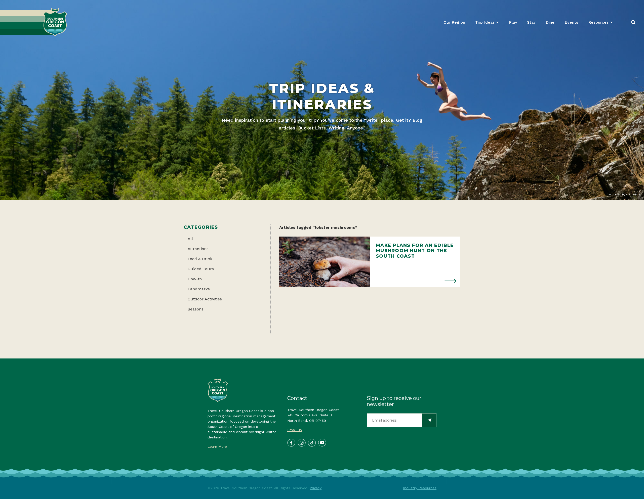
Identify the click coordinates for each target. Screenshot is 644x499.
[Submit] (429, 420)
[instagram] (301, 442)
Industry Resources (419, 488)
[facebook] (291, 442)
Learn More (217, 446)
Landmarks (199, 289)
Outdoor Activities (205, 299)
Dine (550, 22)
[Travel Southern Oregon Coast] (33, 22)
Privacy (315, 488)
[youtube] (322, 442)
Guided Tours (201, 268)
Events (571, 22)
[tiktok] (311, 442)
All (190, 238)
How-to (195, 279)
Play (513, 22)
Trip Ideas (485, 22)
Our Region (454, 22)
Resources (598, 22)
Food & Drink (200, 258)
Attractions (198, 248)
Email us (294, 430)
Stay (531, 22)
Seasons (196, 309)
